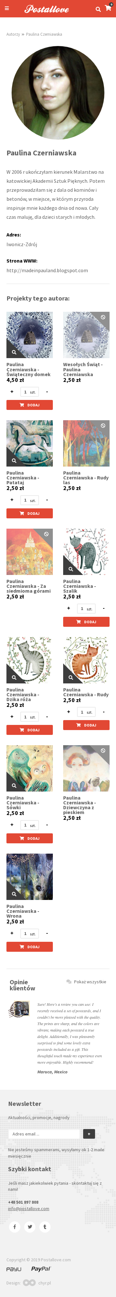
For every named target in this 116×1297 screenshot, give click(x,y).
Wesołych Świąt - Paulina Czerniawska (83, 369)
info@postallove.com (28, 1208)
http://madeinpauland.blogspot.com (47, 270)
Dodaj (33, 405)
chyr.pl (44, 1283)
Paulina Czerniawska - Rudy (86, 692)
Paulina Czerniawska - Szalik (79, 586)
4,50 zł (15, 380)
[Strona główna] (43, 14)
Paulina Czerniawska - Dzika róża (22, 694)
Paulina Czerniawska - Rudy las (86, 477)
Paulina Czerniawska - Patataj (22, 477)
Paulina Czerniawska (44, 34)
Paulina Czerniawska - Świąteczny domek (28, 369)
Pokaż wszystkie (90, 982)
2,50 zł (72, 380)
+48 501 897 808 (23, 1202)
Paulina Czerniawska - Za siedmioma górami (28, 586)
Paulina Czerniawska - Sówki (22, 802)
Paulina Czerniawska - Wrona (22, 911)
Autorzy (13, 34)
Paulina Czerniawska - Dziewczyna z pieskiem (79, 805)
